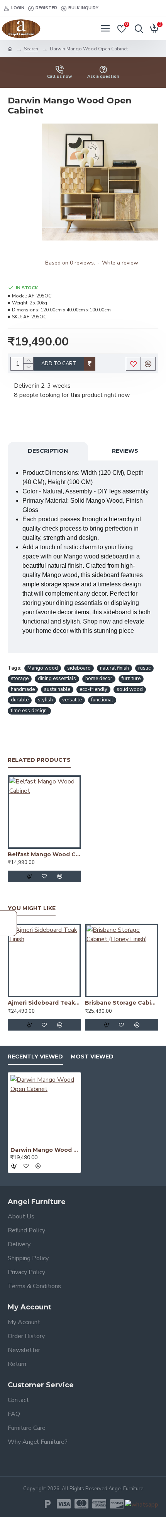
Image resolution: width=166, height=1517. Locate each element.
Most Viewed (92, 1056)
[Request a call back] (8, 923)
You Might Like (32, 908)
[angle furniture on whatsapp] (141, 1504)
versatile (72, 699)
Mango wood (42, 668)
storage (20, 678)
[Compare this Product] (60, 876)
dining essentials (57, 678)
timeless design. (29, 710)
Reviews (125, 450)
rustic (144, 668)
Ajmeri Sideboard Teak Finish (44, 1002)
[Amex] (99, 1503)
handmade (23, 689)
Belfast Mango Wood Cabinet (44, 854)
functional (102, 699)
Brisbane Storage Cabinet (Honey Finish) (121, 1002)
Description (48, 450)
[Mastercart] (81, 1503)
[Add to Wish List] (44, 876)
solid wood (130, 689)
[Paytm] (47, 1503)
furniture (131, 678)
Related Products (39, 760)
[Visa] (64, 1503)
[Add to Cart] (29, 876)
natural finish (114, 668)
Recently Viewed (35, 1056)
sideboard (79, 668)
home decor (98, 678)
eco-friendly (93, 689)
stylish (45, 699)
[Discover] (117, 1503)
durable (20, 699)
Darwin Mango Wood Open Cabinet (44, 1149)
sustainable (57, 689)
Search (31, 49)
